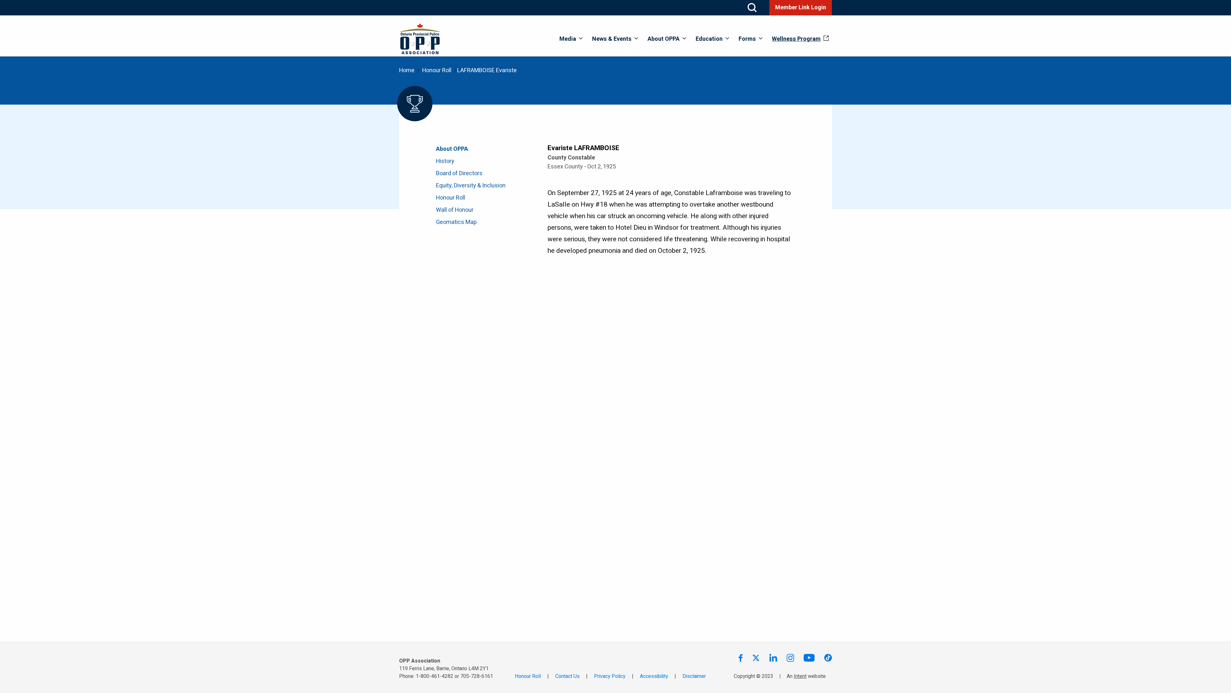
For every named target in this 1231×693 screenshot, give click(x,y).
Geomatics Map (456, 222)
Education (709, 39)
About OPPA (664, 39)
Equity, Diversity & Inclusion (471, 185)
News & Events (612, 39)
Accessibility (654, 676)
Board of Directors (459, 173)
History (445, 161)
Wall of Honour (454, 210)
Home (407, 70)
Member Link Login (800, 7)
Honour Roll (436, 70)
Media (567, 39)
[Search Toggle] (752, 7)
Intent (800, 676)
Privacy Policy (609, 676)
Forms (747, 39)
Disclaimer (694, 676)
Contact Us (567, 676)
